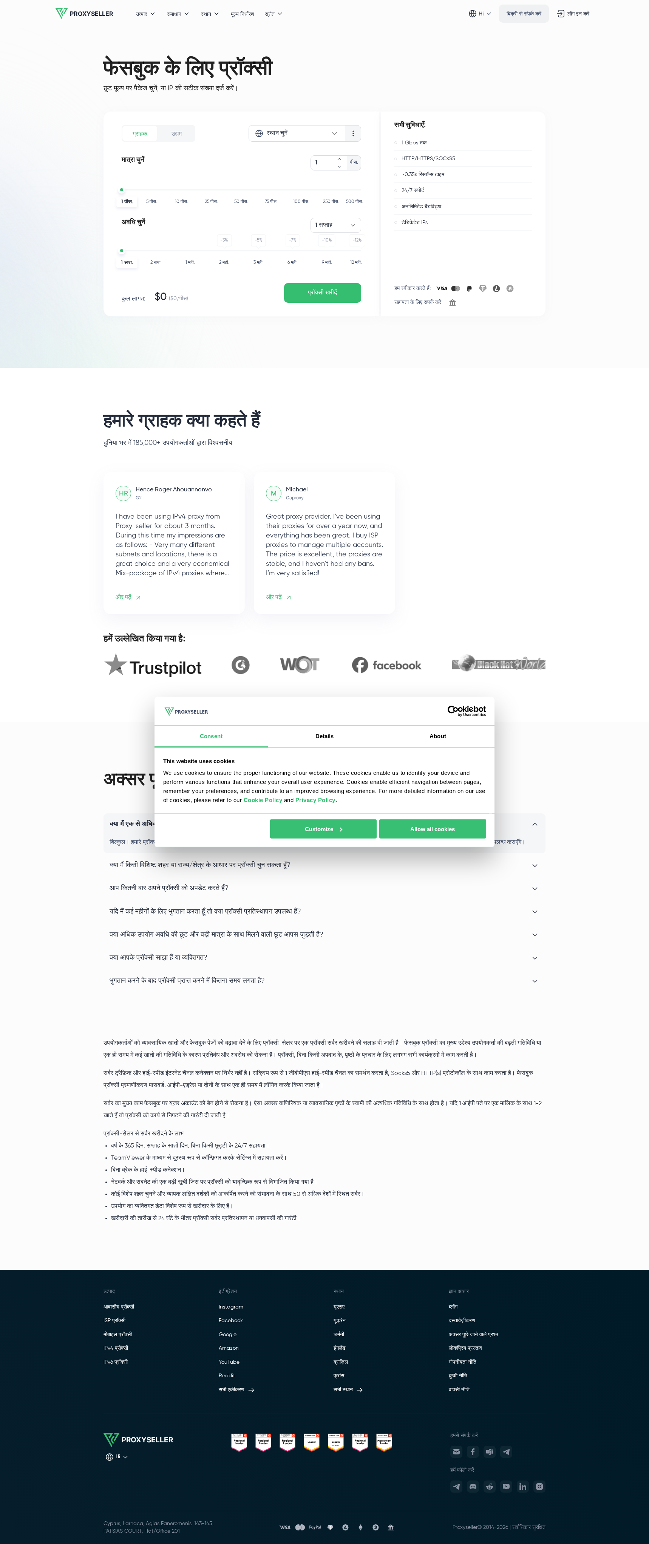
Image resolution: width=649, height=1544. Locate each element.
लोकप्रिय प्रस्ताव (465, 1348)
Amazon (229, 1348)
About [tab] (438, 736)
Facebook (231, 1320)
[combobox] (297, 133)
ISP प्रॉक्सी (114, 1320)
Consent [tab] (211, 736)
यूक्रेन (340, 1320)
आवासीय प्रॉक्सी (119, 1307)
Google (227, 1334)
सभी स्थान (343, 1389)
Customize (319, 828)
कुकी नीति (458, 1375)
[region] (324, 665)
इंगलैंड (340, 1348)
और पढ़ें (123, 598)
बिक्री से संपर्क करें (524, 13)
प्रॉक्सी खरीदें (322, 293)
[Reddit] (490, 1487)
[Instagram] (539, 1487)
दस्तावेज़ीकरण (462, 1320)
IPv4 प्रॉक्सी (116, 1348)
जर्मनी (339, 1334)
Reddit (227, 1375)
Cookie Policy (263, 800)
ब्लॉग (453, 1307)
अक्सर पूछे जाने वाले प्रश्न (473, 1334)
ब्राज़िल (341, 1362)
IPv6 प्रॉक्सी (116, 1362)
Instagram (231, 1307)
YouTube (229, 1362)
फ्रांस (339, 1375)
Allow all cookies (432, 828)
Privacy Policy (315, 800)
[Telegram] (506, 1452)
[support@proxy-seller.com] (456, 1452)
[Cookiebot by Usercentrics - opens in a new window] (453, 711)
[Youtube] (506, 1487)
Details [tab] (324, 736)
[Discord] (473, 1487)
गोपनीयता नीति (462, 1362)
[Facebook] (473, 1452)
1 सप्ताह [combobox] (323, 225)
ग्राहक (140, 133)
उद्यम (177, 133)
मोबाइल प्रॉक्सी (118, 1334)
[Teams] (490, 1452)
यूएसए (339, 1307)
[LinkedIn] (523, 1487)
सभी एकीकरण (231, 1389)
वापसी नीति (459, 1389)
